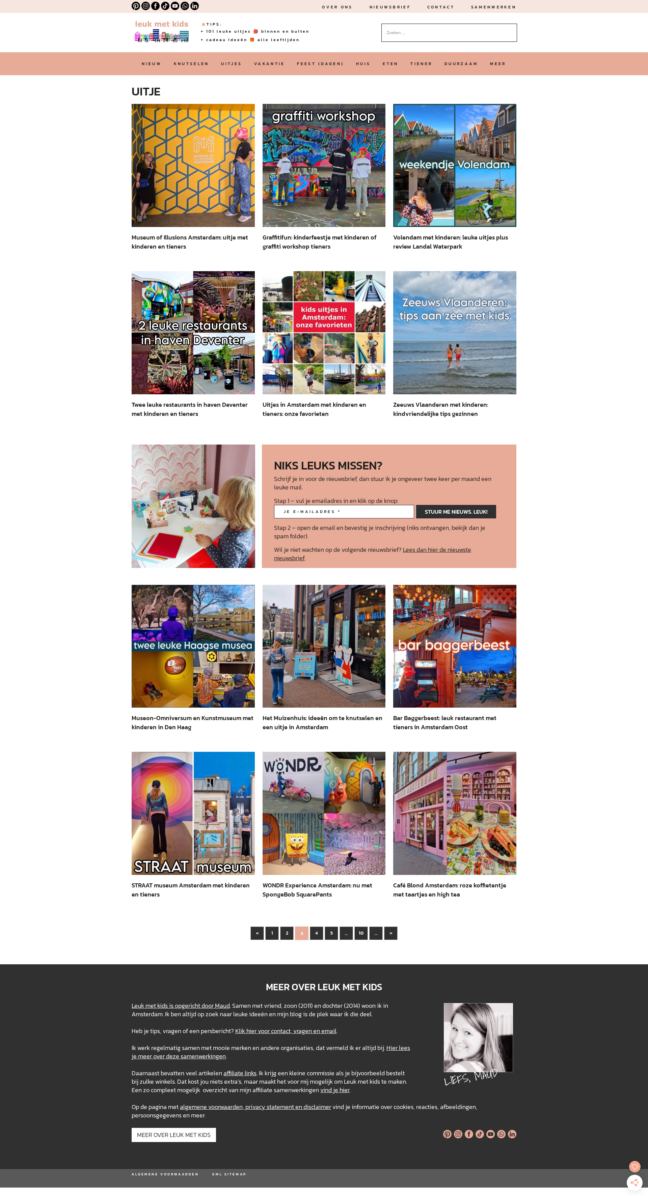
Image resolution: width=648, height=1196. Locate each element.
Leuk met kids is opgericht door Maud (181, 1005)
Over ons (337, 7)
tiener (421, 64)
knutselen (191, 64)
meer (498, 64)
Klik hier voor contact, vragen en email (285, 1030)
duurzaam (461, 64)
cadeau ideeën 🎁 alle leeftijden (253, 40)
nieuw (151, 64)
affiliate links (239, 1073)
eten (390, 64)
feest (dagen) (320, 64)
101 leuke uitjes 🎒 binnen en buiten (257, 31)
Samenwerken (493, 7)
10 (361, 933)
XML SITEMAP (229, 1174)
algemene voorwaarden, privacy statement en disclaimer (255, 1106)
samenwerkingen (203, 1056)
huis (363, 64)
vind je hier (335, 1089)
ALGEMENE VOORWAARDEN (165, 1174)
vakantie (269, 64)
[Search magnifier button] (512, 28)
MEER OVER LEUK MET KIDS (174, 1134)
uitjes (231, 64)
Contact (441, 7)
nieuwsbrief (390, 7)
